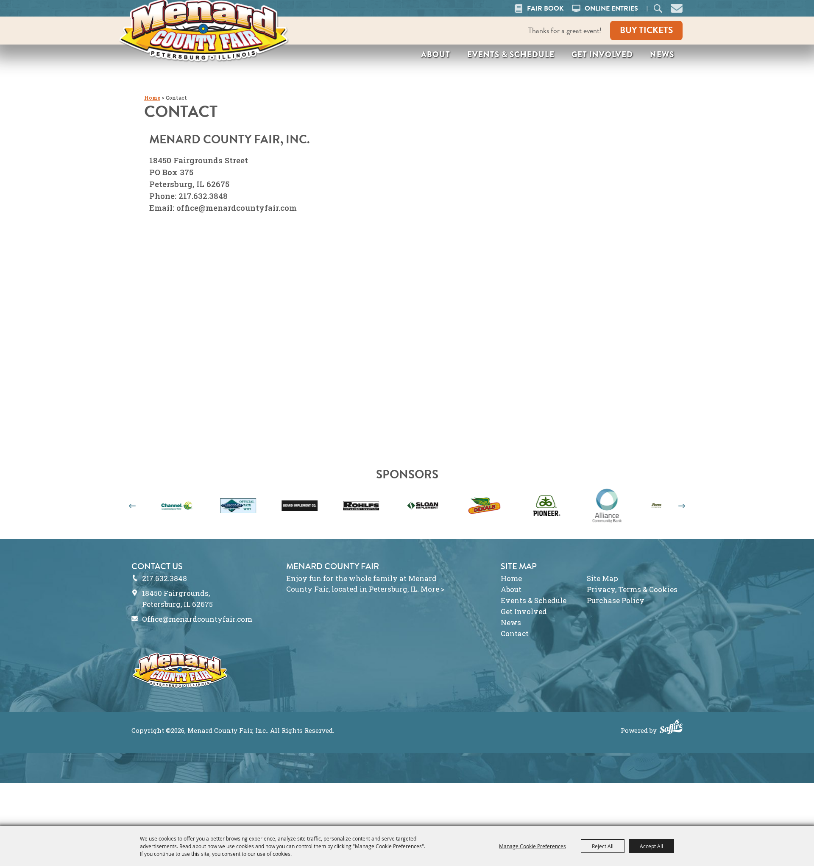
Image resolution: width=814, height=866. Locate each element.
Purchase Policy (615, 600)
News (662, 54)
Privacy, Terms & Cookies (632, 589)
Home (152, 97)
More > (433, 589)
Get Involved (602, 54)
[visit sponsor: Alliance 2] (574, 506)
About (435, 54)
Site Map (602, 578)
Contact (515, 633)
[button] (677, 7)
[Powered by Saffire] (671, 727)
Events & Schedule (511, 54)
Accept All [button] (651, 846)
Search (657, 8)
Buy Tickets (646, 30)
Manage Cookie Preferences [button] (532, 846)
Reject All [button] (602, 846)
